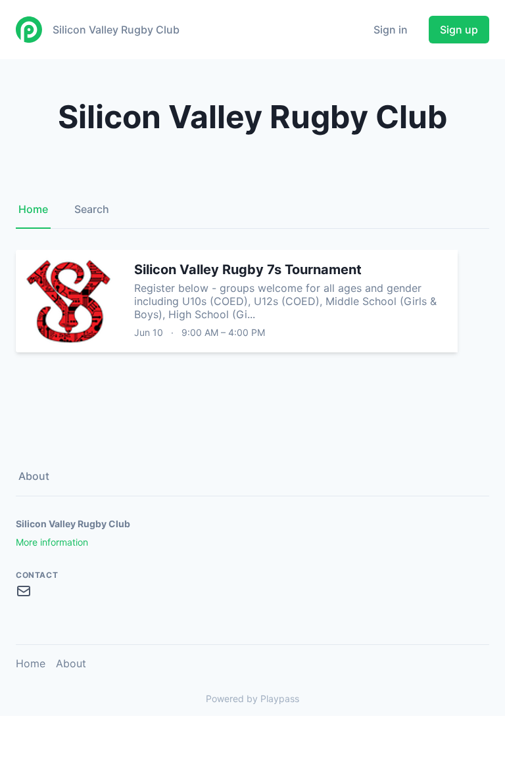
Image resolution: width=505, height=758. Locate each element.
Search (91, 209)
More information (52, 542)
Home (33, 209)
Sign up (459, 29)
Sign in (390, 29)
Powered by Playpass (252, 698)
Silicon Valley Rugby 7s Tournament (248, 269)
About (33, 476)
